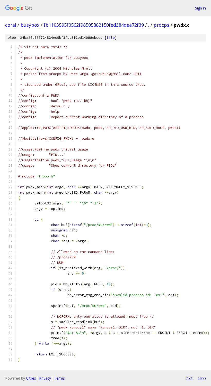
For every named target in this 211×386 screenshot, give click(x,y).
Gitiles (31, 378)
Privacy (45, 378)
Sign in (200, 8)
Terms (59, 378)
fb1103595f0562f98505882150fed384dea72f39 (94, 25)
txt (189, 378)
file (111, 37)
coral (10, 25)
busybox (30, 25)
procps (161, 25)
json (202, 378)
